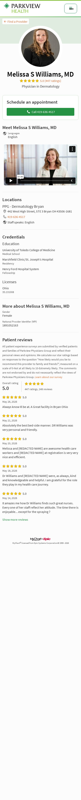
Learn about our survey (48, 377)
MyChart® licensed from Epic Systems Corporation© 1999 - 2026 (40, 543)
